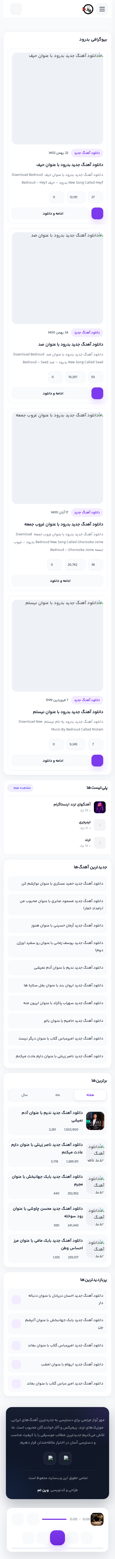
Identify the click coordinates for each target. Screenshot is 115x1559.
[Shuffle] (86, 1538)
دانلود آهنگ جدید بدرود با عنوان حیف (69, 165)
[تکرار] (28, 1538)
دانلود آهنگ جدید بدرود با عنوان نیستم (68, 712)
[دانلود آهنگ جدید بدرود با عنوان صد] (57, 278)
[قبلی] (42, 1538)
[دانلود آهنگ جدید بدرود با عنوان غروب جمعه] (57, 458)
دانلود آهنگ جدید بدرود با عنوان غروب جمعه (63, 524)
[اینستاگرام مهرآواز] (49, 1458)
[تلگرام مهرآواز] (65, 1458)
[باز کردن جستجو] (16, 9)
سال (24, 1095)
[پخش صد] (97, 393)
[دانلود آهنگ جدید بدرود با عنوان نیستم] (57, 646)
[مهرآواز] (88, 9)
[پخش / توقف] (57, 1537)
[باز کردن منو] (102, 9)
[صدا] (33, 1519)
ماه (57, 1095)
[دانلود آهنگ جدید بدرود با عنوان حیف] (57, 98)
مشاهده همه (23, 788)
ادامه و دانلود (53, 213)
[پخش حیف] (97, 213)
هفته (90, 1095)
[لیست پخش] (17, 1519)
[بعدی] (73, 1538)
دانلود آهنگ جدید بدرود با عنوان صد (70, 344)
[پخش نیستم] (97, 760)
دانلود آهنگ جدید (87, 153)
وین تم (43, 1490)
